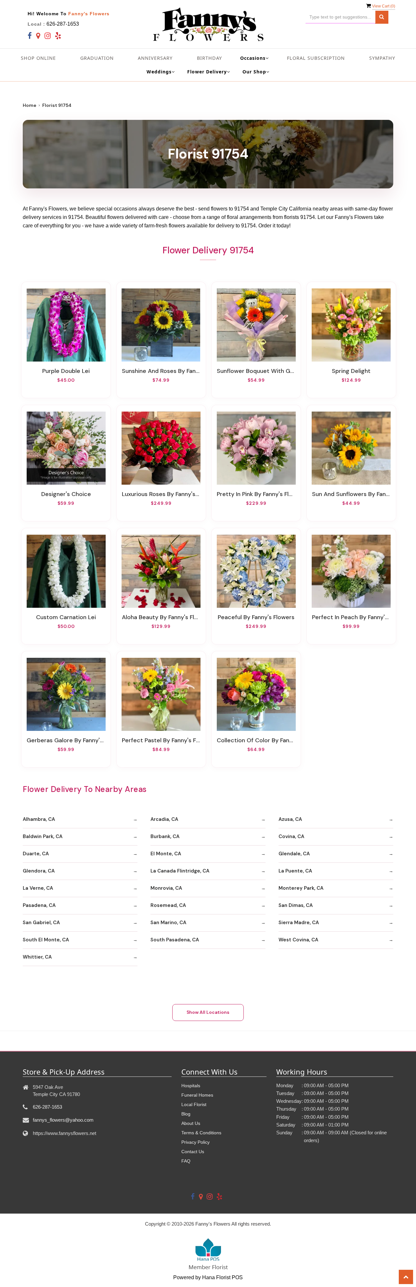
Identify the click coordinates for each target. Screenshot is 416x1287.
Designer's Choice (66, 494)
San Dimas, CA (296, 905)
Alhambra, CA (39, 819)
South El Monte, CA (46, 940)
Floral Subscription (316, 58)
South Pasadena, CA (174, 940)
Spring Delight (351, 371)
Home (29, 105)
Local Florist (193, 1104)
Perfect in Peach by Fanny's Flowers (351, 617)
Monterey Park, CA (301, 888)
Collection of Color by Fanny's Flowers (256, 740)
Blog (185, 1113)
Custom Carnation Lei (66, 617)
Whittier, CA (37, 957)
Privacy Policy (195, 1142)
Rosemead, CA (168, 905)
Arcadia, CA (164, 819)
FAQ (185, 1161)
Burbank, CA (164, 836)
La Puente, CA (295, 871)
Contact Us (192, 1151)
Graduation (97, 58)
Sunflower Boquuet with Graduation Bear (256, 371)
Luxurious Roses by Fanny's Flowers (161, 494)
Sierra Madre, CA (299, 922)
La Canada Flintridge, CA (179, 871)
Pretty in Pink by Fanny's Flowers (256, 494)
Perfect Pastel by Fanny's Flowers (161, 740)
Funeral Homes (197, 1095)
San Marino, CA (168, 922)
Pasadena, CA (39, 905)
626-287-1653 (62, 24)
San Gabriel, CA (41, 922)
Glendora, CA (39, 871)
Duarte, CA (36, 853)
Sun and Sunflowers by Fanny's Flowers (351, 494)
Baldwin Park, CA (42, 836)
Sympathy (382, 58)
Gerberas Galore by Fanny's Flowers (66, 740)
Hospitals (190, 1085)
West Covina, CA (298, 940)
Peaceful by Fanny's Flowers (256, 617)
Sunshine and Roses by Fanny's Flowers (161, 371)
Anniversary (155, 58)
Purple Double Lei (66, 371)
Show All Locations (208, 1012)
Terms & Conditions (201, 1132)
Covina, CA (291, 836)
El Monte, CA (165, 853)
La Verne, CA (38, 888)
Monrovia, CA (166, 888)
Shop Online (38, 58)
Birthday (209, 58)
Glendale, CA (294, 853)
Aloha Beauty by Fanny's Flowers (161, 617)
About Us (190, 1123)
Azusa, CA (290, 819)
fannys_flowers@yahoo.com (63, 1120)
